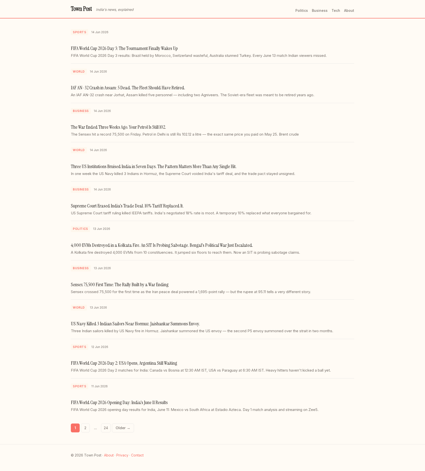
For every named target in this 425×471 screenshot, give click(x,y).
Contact (137, 455)
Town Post (81, 9)
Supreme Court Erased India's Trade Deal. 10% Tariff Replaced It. (127, 206)
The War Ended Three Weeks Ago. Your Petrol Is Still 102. (118, 127)
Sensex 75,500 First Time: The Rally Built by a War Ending (119, 284)
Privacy (122, 455)
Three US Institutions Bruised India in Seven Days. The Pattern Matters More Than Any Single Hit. (154, 166)
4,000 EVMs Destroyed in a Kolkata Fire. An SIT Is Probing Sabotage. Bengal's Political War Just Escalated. (162, 245)
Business (320, 10)
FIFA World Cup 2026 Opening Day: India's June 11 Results (119, 402)
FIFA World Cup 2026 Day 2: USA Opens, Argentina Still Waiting (124, 363)
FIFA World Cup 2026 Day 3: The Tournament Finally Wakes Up (124, 48)
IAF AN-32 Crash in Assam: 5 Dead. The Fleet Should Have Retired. (128, 87)
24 (106, 427)
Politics (301, 10)
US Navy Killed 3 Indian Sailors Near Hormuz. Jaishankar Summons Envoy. (135, 323)
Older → (123, 427)
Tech (336, 10)
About (349, 10)
